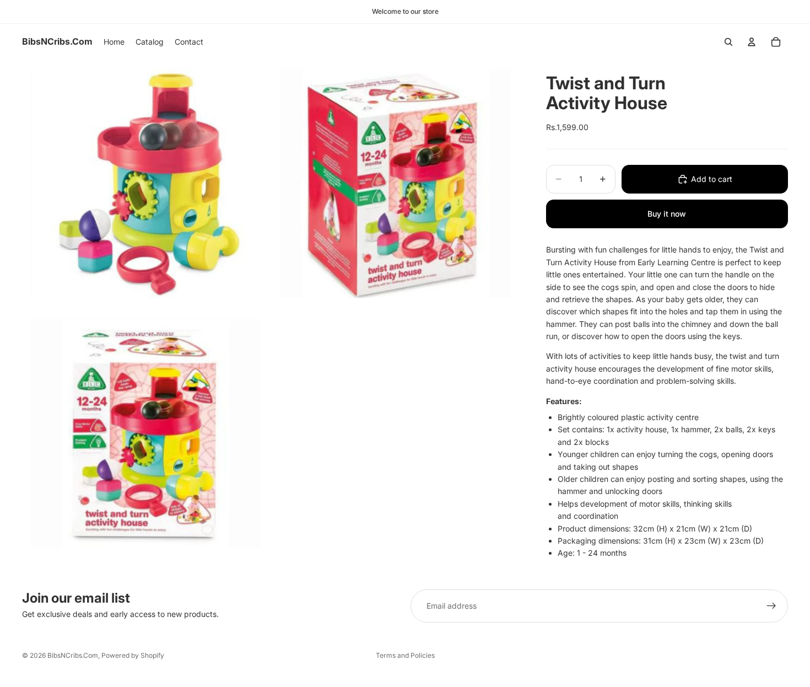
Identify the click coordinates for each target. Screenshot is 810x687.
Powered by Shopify (132, 655)
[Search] (728, 42)
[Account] (751, 42)
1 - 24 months (602, 552)
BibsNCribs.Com (72, 655)
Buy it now (666, 213)
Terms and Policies (405, 655)
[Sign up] (771, 606)
